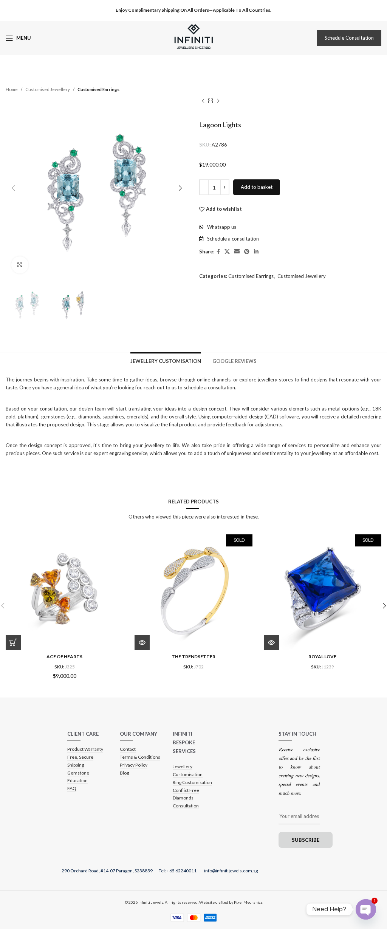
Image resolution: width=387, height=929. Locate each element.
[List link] (290, 227)
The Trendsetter (193, 656)
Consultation (186, 806)
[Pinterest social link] (247, 252)
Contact (128, 749)
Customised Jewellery (47, 89)
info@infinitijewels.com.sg (231, 870)
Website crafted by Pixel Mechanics (231, 902)
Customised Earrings (98, 89)
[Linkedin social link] (256, 252)
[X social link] (227, 252)
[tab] (165, 360)
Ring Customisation (192, 782)
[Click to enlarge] (19, 264)
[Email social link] (237, 252)
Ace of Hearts (64, 656)
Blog (124, 773)
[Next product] (218, 101)
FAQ (71, 788)
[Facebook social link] (218, 252)
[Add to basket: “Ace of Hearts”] (13, 642)
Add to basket (256, 187)
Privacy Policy (133, 765)
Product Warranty (85, 749)
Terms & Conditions (140, 757)
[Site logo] (193, 37)
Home (12, 89)
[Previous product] (203, 101)
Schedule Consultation (349, 38)
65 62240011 (183, 870)
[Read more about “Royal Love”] (271, 642)
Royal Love (322, 656)
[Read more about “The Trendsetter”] (142, 642)
